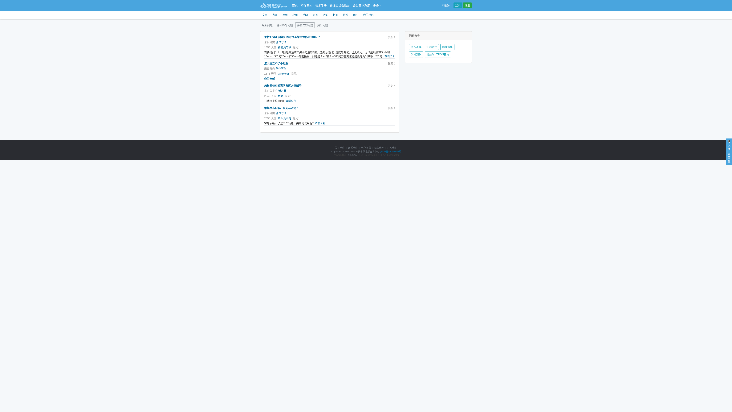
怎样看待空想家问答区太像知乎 (283, 85)
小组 (295, 14)
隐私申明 (379, 147)
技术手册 (321, 5)
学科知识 (416, 54)
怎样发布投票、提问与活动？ (281, 107)
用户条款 (366, 147)
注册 (467, 5)
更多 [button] (376, 5)
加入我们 (392, 147)
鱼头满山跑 (284, 118)
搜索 (447, 5)
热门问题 (322, 25)
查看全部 (389, 56)
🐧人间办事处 (729, 151)
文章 (264, 14)
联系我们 (353, 147)
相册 (335, 14)
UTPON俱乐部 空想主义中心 (364, 151)
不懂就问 (306, 5)
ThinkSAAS (352, 155)
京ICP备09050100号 (390, 151)
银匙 (280, 95)
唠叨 (305, 14)
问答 (315, 14)
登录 (458, 5)
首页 (295, 5)
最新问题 (267, 25)
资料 (345, 14)
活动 (325, 14)
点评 (275, 14)
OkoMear (283, 73)
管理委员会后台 (340, 5)
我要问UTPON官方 (437, 54)
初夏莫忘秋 (284, 47)
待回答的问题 (285, 25)
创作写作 (281, 42)
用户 (355, 14)
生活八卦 (281, 90)
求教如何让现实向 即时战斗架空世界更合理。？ (292, 37)
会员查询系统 (361, 5)
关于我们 (340, 147)
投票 (285, 14)
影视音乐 (447, 46)
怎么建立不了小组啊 (276, 63)
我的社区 (368, 14)
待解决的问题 (305, 25)
